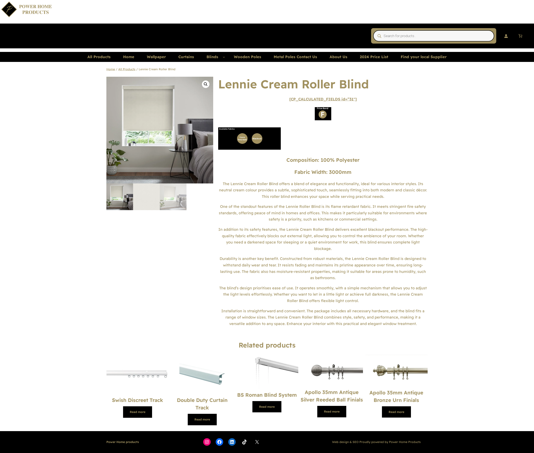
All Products (126, 69)
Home (110, 69)
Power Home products (122, 442)
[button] (205, 84)
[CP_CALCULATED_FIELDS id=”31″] (323, 99)
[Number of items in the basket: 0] (520, 36)
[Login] (506, 36)
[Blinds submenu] (224, 57)
